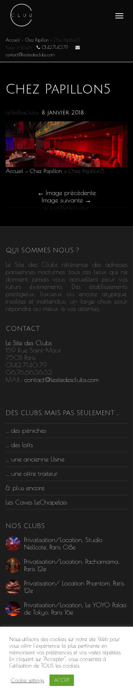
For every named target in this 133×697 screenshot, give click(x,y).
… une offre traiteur (32, 473)
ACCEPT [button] (61, 680)
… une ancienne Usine (35, 459)
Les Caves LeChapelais (36, 502)
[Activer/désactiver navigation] (119, 16)
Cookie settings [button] (27, 680)
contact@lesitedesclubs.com (61, 379)
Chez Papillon (36, 39)
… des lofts (19, 445)
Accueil (13, 39)
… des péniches (26, 430)
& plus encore (25, 488)
